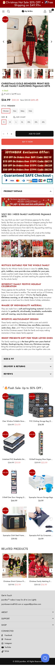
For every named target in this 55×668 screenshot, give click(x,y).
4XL (43, 122)
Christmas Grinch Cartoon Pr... (14, 581)
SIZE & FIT (9, 358)
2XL (29, 122)
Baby (22, 111)
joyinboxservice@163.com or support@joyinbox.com (21, 604)
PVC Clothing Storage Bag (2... (41, 421)
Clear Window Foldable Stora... (14, 421)
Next (51, 42)
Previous (3, 42)
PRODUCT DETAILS (13, 191)
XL (22, 122)
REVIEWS (8, 373)
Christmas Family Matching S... (40, 581)
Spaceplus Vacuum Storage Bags (41, 497)
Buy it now (27, 141)
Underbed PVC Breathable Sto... (14, 459)
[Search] (8, 11)
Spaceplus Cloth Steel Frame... (14, 535)
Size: (13, 117)
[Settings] (45, 11)
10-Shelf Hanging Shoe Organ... (41, 459)
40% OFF (5, 19)
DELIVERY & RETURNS (14, 366)
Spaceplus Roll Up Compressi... (41, 535)
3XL (36, 122)
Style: (8, 106)
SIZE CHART (21, 117)
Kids (30, 111)
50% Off (6, 557)
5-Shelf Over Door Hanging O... (14, 497)
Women (6, 111)
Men (14, 111)
